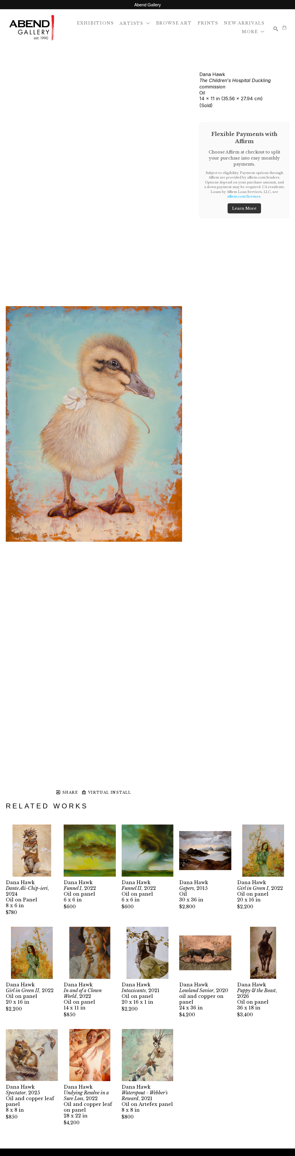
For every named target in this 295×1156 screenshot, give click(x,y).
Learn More (244, 208)
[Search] (275, 28)
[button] (135, 23)
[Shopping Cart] (284, 27)
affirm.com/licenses (243, 196)
